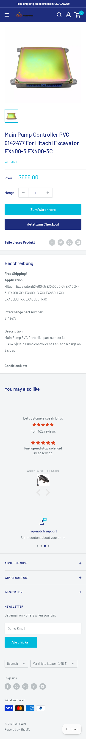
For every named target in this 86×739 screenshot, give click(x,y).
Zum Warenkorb (43, 209)
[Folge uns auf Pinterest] (34, 686)
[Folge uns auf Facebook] (8, 686)
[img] (43, 424)
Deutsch (12, 663)
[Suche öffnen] (59, 14)
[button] (39, 492)
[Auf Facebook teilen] (52, 242)
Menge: (10, 193)
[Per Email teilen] (78, 242)
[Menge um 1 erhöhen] (48, 192)
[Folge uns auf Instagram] (25, 686)
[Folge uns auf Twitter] (16, 686)
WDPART (11, 162)
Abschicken (21, 642)
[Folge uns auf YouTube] (42, 686)
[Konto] (68, 14)
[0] (77, 15)
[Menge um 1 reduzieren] (23, 192)
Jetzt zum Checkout (43, 224)
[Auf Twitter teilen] (69, 242)
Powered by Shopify (17, 729)
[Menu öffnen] (7, 15)
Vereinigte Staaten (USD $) (50, 663)
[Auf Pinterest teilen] (61, 242)
